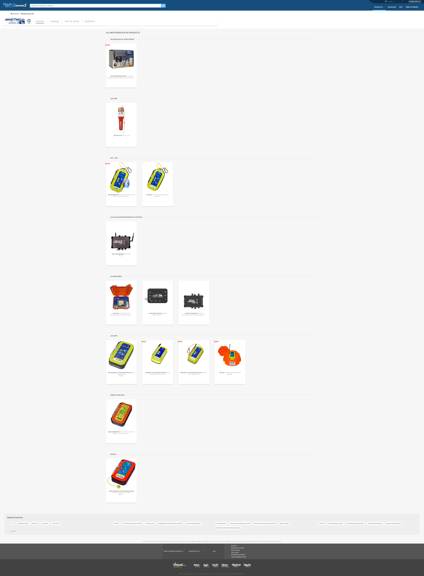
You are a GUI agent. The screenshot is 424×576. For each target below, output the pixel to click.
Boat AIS (35, 523)
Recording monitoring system (355, 523)
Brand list (234, 546)
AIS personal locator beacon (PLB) (240, 523)
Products (378, 7)
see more (13, 531)
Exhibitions (90, 21)
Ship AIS (116, 523)
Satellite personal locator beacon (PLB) (170, 523)
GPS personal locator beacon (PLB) (265, 523)
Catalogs (392, 7)
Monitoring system (23, 523)
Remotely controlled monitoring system (228, 528)
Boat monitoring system (336, 523)
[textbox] (95, 6)
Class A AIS (55, 523)
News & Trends (412, 7)
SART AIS (322, 523)
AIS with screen (150, 523)
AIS (13, 523)
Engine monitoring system (393, 523)
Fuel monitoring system (375, 523)
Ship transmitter (221, 523)
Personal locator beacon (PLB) (132, 523)
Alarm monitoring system (193, 523)
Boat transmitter (284, 523)
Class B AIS (44, 523)
